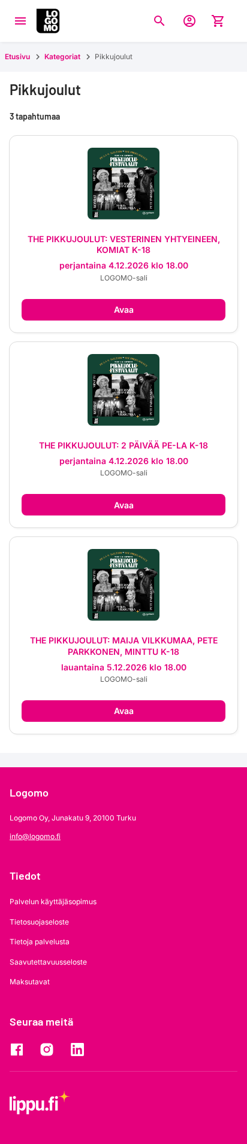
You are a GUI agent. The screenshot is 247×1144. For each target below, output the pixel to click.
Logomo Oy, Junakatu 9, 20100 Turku (73, 817)
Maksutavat (30, 981)
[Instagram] (50, 1049)
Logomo (29, 792)
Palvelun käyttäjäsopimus (53, 901)
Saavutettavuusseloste (48, 961)
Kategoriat (62, 56)
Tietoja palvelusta (40, 941)
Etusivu (17, 56)
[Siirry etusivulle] (48, 21)
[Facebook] (20, 1049)
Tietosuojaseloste (39, 921)
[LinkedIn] (80, 1049)
